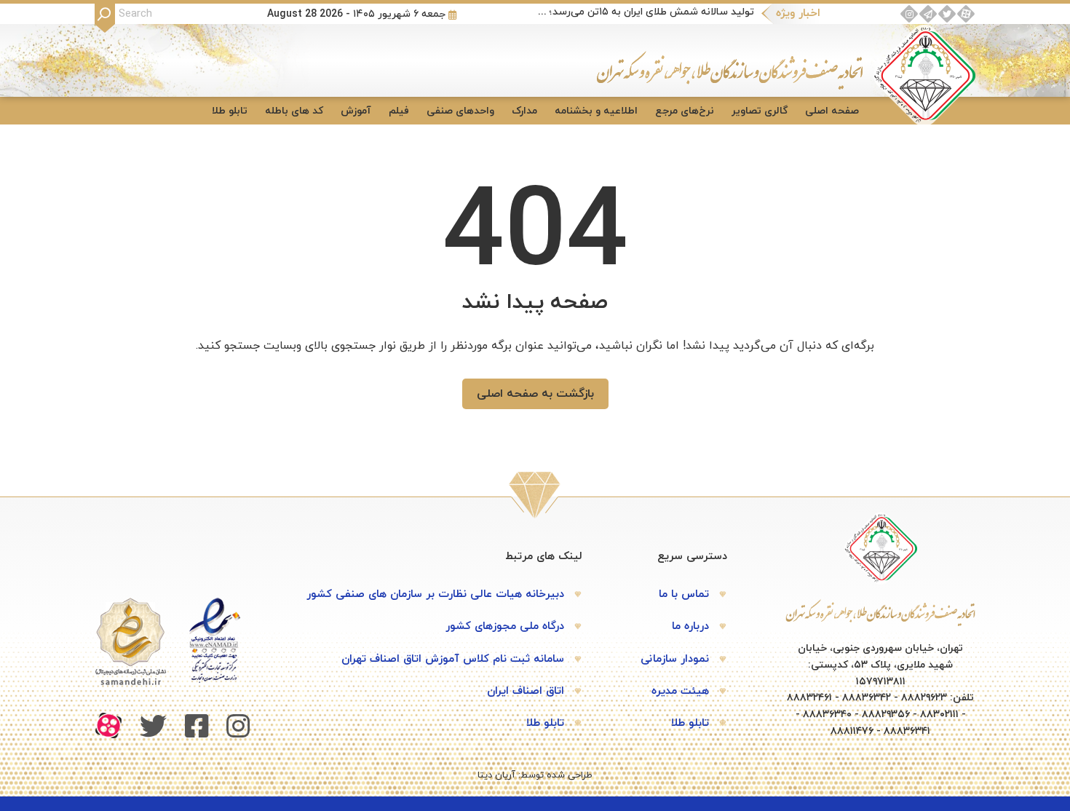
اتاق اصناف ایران (525, 691)
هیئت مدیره (680, 691)
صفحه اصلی (832, 111)
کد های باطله (294, 111)
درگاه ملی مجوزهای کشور (504, 626)
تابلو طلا (229, 111)
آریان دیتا (496, 775)
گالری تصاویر (760, 111)
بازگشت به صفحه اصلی (535, 394)
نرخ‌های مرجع (684, 111)
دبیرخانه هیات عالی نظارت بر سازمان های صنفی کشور (435, 594)
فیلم (399, 111)
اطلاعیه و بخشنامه (596, 111)
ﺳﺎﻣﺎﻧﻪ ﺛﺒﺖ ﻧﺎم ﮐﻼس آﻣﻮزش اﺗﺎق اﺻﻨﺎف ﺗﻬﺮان (452, 659)
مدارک (524, 111)
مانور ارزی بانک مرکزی (705, 12)
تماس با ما (684, 594)
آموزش (356, 111)
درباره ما (690, 626)
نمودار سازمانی (675, 659)
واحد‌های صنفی (460, 111)
